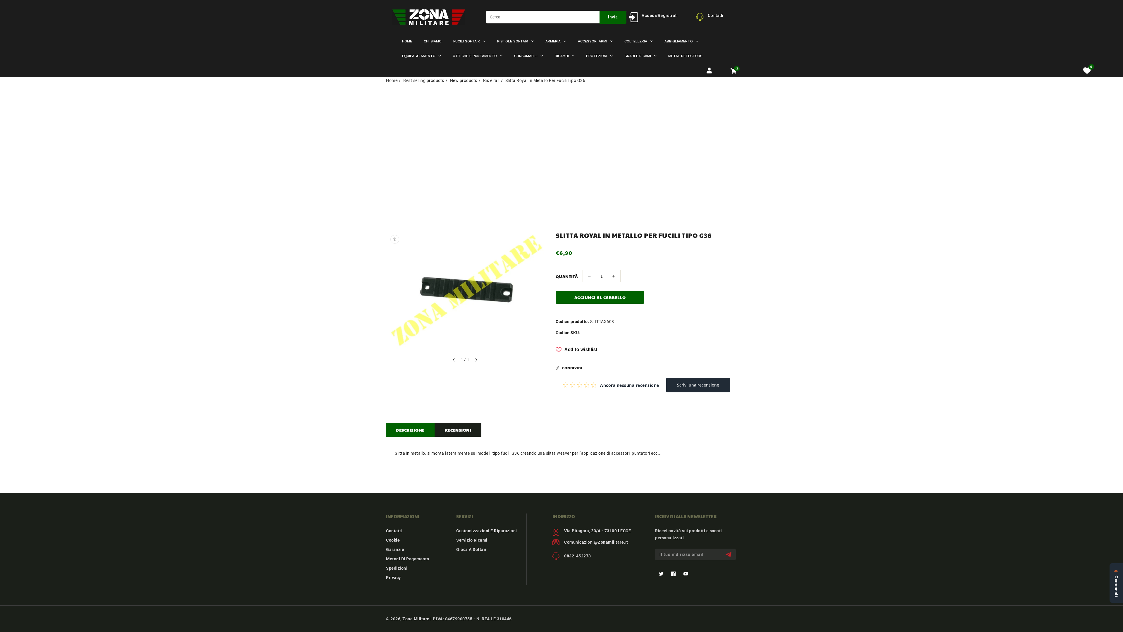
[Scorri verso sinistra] (454, 361)
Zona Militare (416, 618)
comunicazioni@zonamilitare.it (596, 542)
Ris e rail (491, 80)
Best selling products (423, 80)
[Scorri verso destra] (476, 361)
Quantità (567, 276)
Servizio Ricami (472, 540)
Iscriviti (729, 555)
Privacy (393, 577)
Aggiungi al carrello (600, 297)
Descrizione (410, 430)
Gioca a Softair (471, 549)
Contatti (394, 530)
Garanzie (395, 549)
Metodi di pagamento (407, 559)
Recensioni (458, 430)
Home (391, 80)
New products (463, 80)
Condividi (572, 367)
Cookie (393, 540)
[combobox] (556, 17)
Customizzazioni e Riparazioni (486, 530)
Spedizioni (396, 568)
